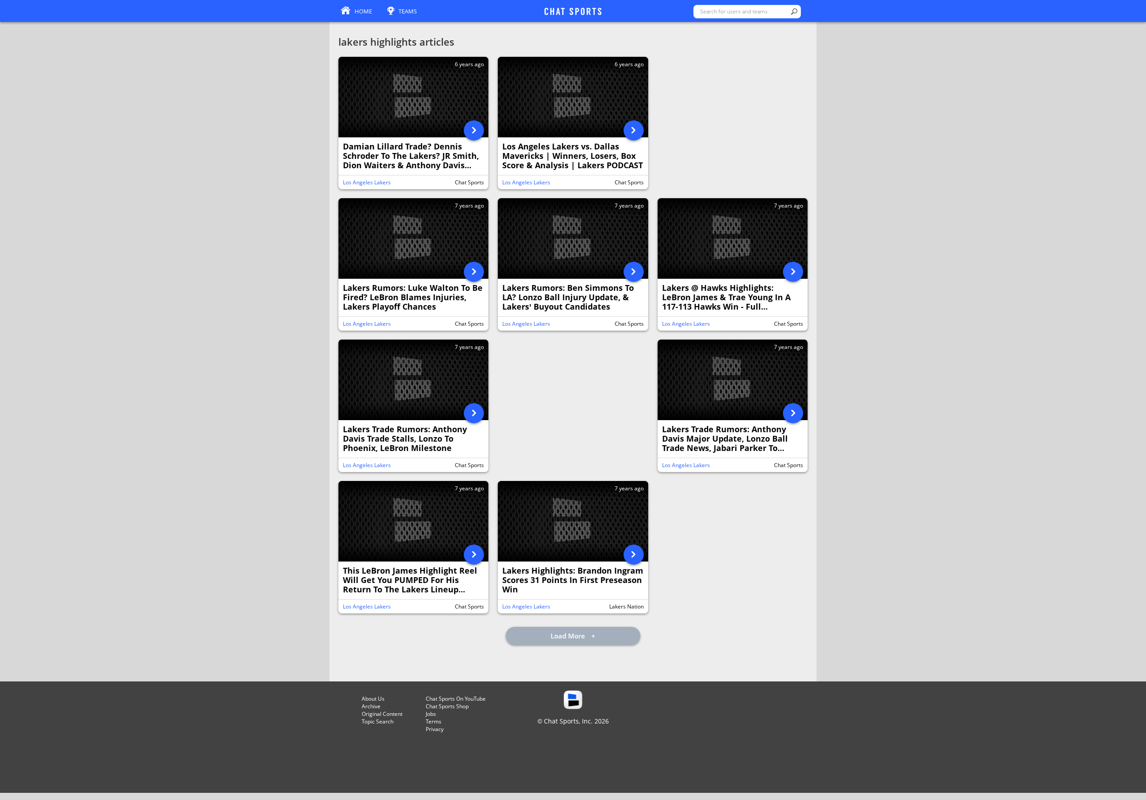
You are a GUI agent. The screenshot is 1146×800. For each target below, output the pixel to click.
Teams (407, 11)
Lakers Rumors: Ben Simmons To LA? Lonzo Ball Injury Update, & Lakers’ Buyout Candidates (568, 297)
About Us (373, 698)
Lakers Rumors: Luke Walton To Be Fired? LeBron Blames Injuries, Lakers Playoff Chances (413, 297)
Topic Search (377, 721)
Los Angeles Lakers (367, 182)
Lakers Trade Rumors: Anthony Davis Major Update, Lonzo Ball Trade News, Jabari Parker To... (725, 439)
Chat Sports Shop (447, 706)
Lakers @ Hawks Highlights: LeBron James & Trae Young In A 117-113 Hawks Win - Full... (726, 297)
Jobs (431, 714)
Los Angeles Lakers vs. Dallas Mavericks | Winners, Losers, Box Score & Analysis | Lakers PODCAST (572, 156)
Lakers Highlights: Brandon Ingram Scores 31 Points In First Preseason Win (572, 580)
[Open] (474, 130)
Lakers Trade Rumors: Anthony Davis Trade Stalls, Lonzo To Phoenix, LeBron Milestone (405, 439)
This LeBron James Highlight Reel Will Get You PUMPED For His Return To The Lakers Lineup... (410, 580)
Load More (569, 635)
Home (363, 11)
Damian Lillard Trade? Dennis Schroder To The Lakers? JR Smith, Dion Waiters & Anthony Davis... (411, 156)
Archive (371, 706)
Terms (433, 721)
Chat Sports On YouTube (456, 698)
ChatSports (573, 12)
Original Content (382, 714)
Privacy (435, 729)
